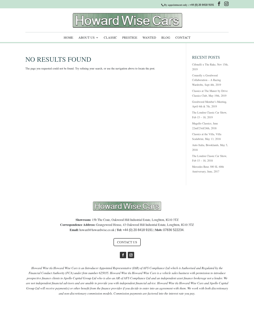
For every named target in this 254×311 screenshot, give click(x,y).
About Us (86, 37)
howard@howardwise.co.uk (96, 230)
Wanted (149, 37)
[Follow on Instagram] (131, 255)
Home (68, 37)
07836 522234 (173, 230)
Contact (182, 37)
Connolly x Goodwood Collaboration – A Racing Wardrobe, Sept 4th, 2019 (206, 80)
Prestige (129, 37)
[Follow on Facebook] (123, 255)
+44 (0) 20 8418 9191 (202, 4)
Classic (110, 37)
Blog (165, 37)
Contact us (127, 242)
